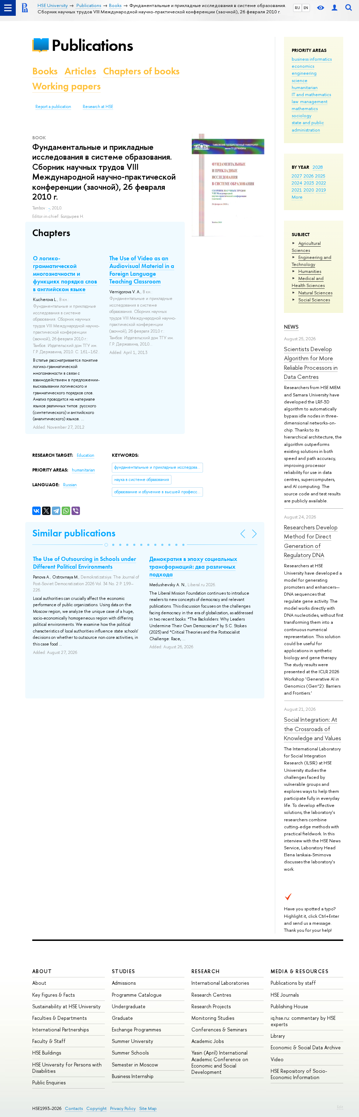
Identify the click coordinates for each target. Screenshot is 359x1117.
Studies (123, 971)
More (297, 197)
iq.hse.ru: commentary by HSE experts (303, 1021)
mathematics (305, 108)
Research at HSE (98, 106)
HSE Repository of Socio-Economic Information (299, 1074)
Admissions (124, 982)
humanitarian (305, 87)
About (42, 971)
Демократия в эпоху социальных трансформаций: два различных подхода (193, 566)
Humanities (309, 271)
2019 (321, 190)
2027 (297, 176)
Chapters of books (141, 71)
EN (306, 7)
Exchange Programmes (136, 1029)
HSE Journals (285, 994)
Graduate (122, 1018)
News (291, 326)
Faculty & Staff (49, 1041)
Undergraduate (128, 1006)
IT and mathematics (311, 94)
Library (278, 1035)
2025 (320, 176)
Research (205, 971)
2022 (321, 183)
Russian (70, 485)
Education (85, 455)
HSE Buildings (46, 1052)
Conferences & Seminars (219, 1029)
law (295, 101)
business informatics (312, 59)
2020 (309, 190)
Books (44, 71)
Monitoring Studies (212, 1018)
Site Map (148, 1108)
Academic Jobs (207, 1041)
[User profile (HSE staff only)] (334, 8)
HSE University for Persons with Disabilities (67, 1067)
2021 (297, 190)
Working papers (66, 86)
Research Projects (211, 1006)
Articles (80, 71)
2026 (308, 176)
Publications (92, 45)
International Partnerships (60, 1029)
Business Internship (133, 1076)
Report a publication (53, 106)
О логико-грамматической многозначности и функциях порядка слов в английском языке (65, 273)
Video (277, 1059)
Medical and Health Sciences (308, 281)
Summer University (132, 1041)
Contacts (74, 1108)
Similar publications (73, 533)
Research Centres (211, 994)
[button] (106, 544)
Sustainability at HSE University (66, 1006)
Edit (340, 1106)
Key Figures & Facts (53, 994)
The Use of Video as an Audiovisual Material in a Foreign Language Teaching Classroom (141, 269)
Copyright (96, 1108)
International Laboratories (220, 982)
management (313, 101)
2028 (318, 167)
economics (303, 66)
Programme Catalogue (137, 994)
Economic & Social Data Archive (306, 1047)
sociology (301, 115)
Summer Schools (130, 1052)
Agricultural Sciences (306, 246)
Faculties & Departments (59, 1018)
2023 (309, 183)
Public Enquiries (49, 1082)
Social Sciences (314, 299)
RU (297, 7)
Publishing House (289, 1006)
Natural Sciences (315, 292)
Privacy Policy (123, 1108)
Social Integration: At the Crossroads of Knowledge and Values (312, 728)
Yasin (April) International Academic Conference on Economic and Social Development (219, 1062)
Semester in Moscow (135, 1064)
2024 (297, 183)
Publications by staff (293, 982)
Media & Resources (299, 971)
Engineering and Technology (311, 260)
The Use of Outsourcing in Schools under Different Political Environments (84, 562)
